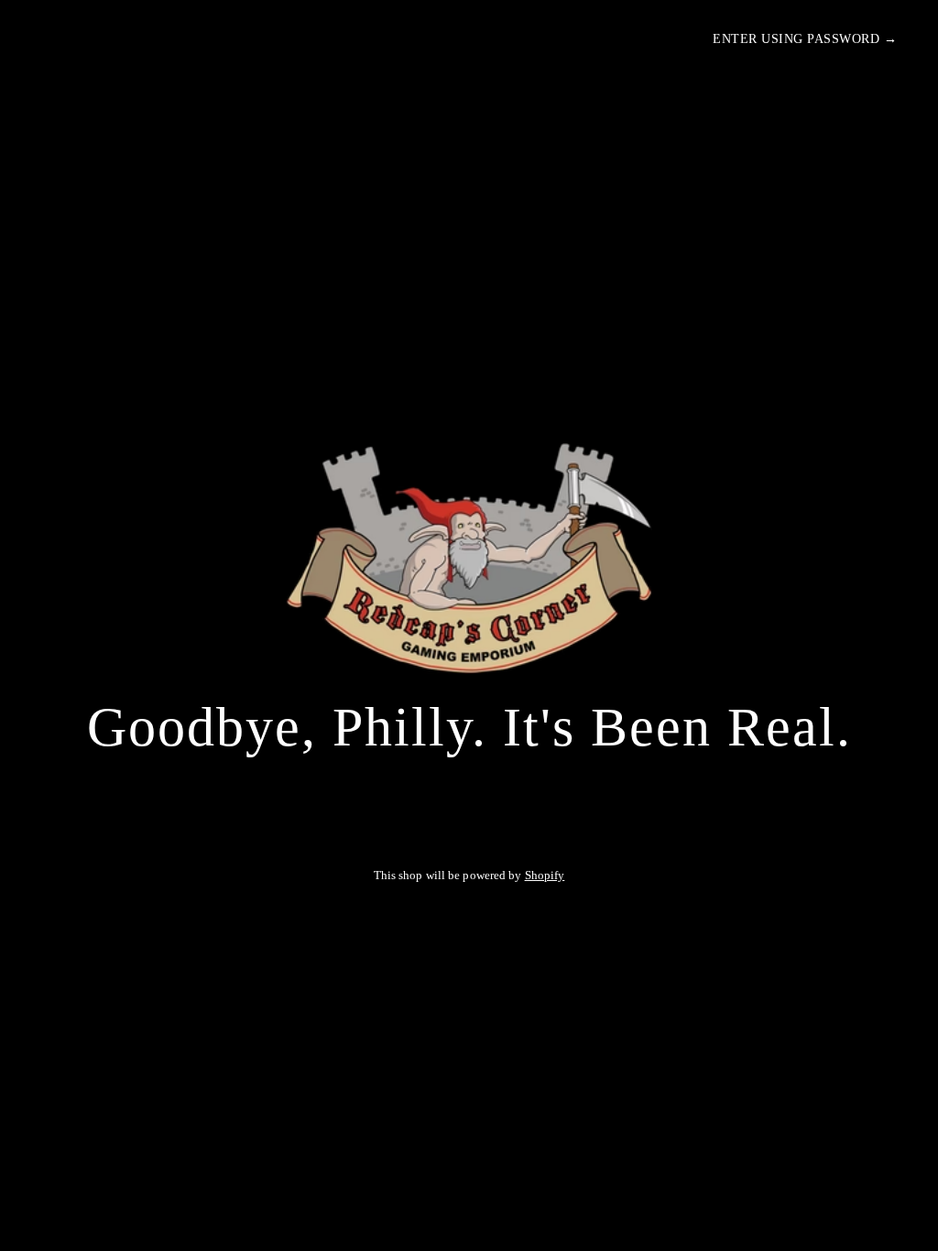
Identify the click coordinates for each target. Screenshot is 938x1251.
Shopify (545, 875)
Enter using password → (805, 39)
